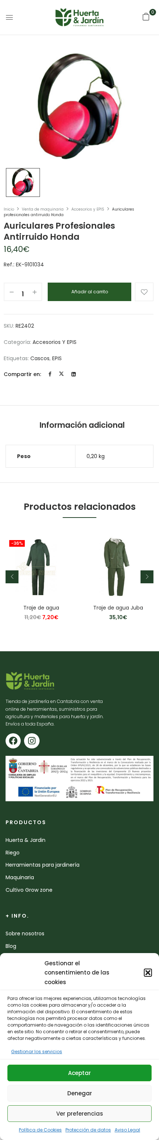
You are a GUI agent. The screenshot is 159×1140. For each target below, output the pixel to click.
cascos (40, 358)
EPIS (57, 358)
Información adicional (82, 425)
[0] (146, 16)
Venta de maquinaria (43, 209)
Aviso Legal (127, 1130)
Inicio (9, 209)
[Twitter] (61, 374)
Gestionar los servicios (36, 1051)
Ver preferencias (79, 1113)
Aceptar (79, 1073)
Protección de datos (88, 1130)
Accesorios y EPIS (87, 209)
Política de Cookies (40, 1130)
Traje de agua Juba (118, 608)
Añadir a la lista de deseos (144, 292)
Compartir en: (22, 374)
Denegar (79, 1093)
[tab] (82, 425)
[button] (148, 972)
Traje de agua (41, 608)
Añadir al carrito (89, 292)
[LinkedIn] (73, 374)
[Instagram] (31, 740)
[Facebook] (49, 374)
